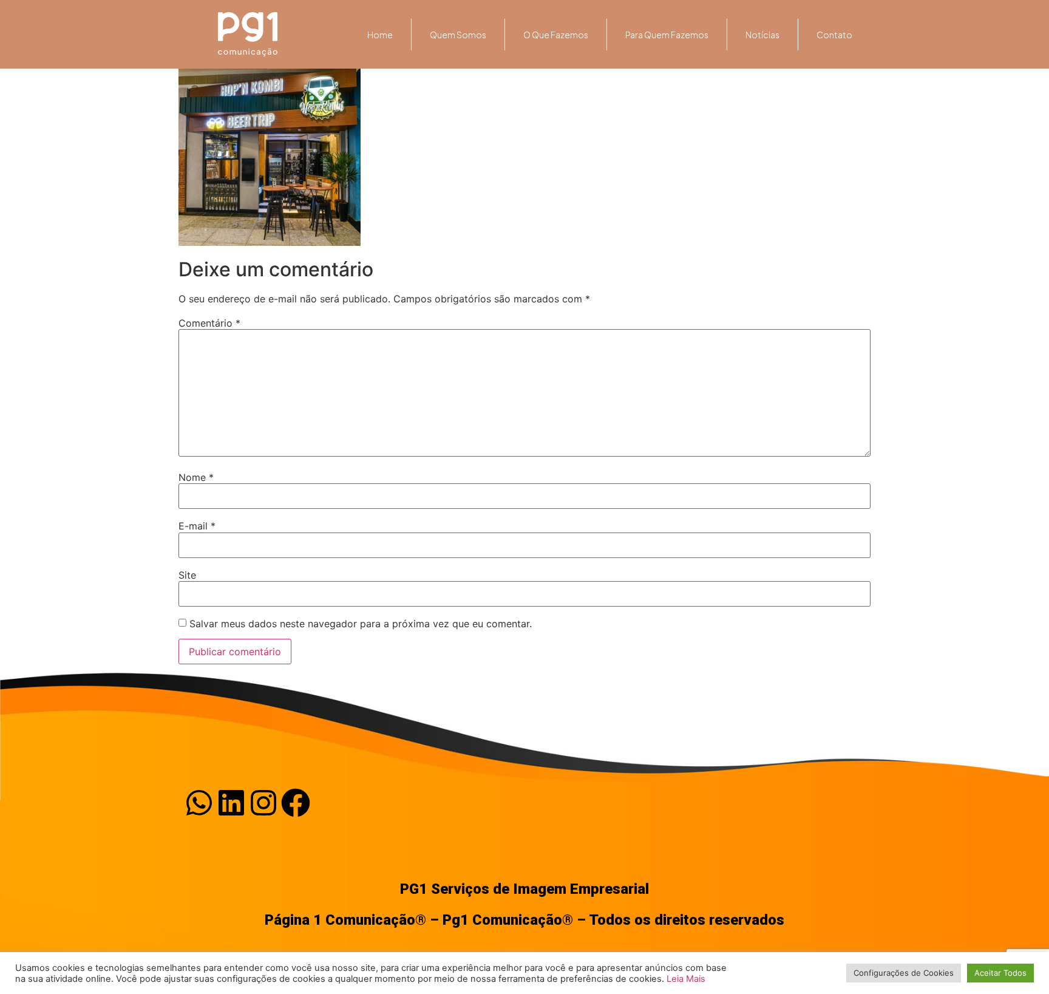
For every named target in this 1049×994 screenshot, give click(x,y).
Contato (834, 34)
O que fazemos (555, 34)
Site (187, 575)
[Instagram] (263, 802)
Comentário (209, 323)
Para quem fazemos (666, 34)
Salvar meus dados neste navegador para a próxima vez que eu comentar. (360, 623)
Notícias (762, 34)
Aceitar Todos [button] (1000, 973)
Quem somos (458, 34)
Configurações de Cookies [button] (904, 973)
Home (380, 34)
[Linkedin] (231, 802)
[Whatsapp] (199, 802)
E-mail (197, 526)
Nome (196, 477)
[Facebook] (295, 802)
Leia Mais (686, 978)
